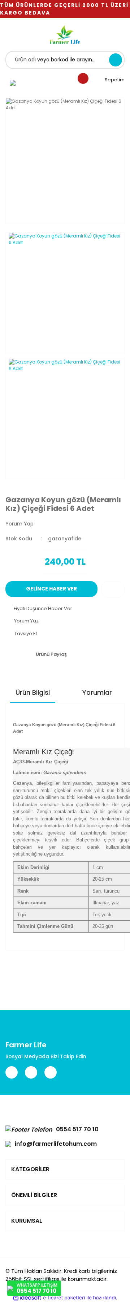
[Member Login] (13, 82)
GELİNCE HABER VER (51, 588)
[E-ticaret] (64, 1297)
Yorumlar (97, 692)
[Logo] (64, 34)
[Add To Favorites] (113, 589)
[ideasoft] (27, 1297)
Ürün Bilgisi (33, 692)
